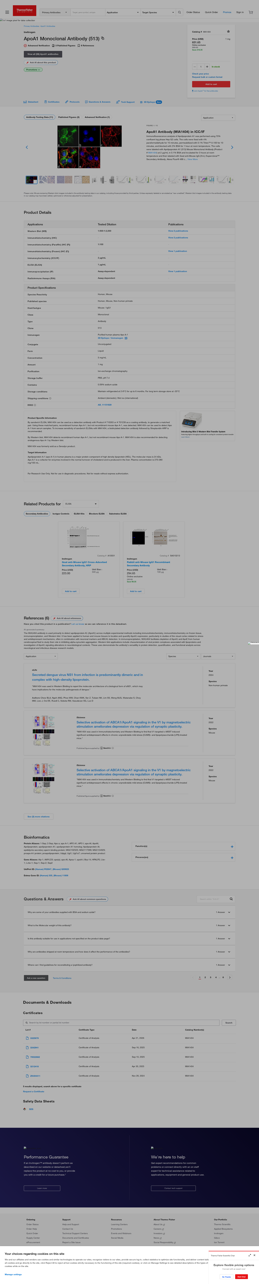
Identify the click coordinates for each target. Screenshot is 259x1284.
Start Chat (242, 1277)
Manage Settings (13, 1274)
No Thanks (226, 1277)
